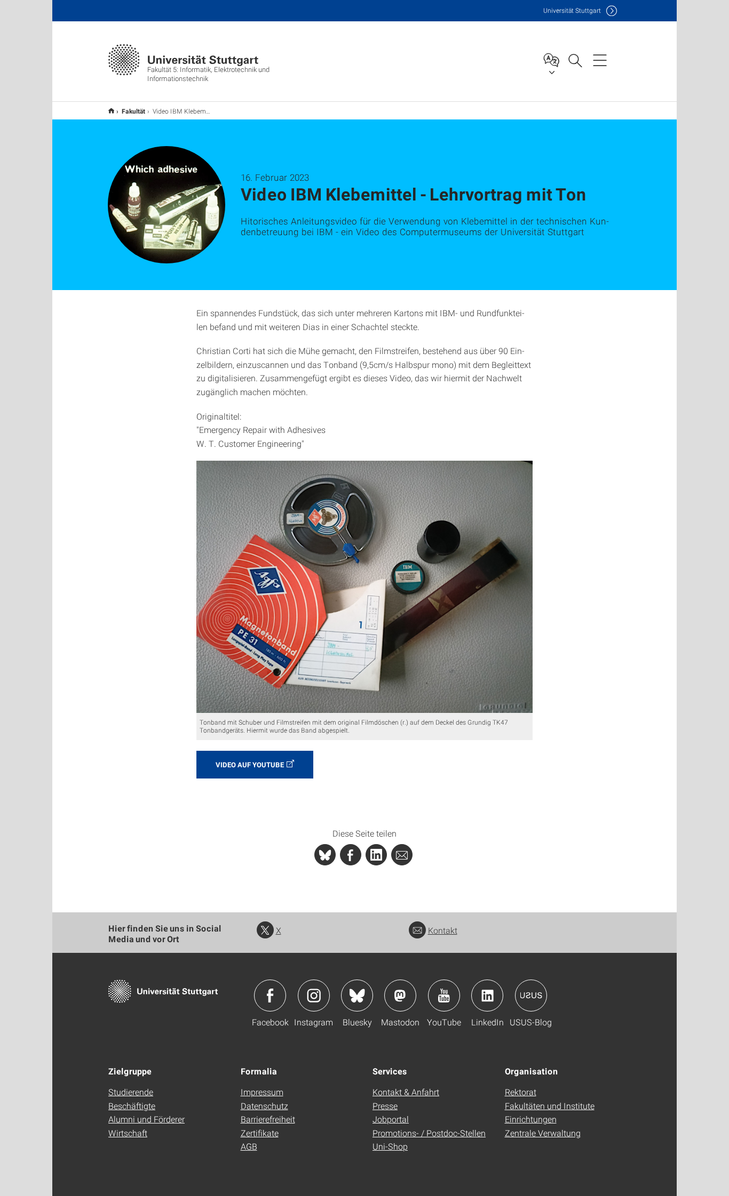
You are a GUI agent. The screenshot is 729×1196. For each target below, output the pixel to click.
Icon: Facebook (270, 996)
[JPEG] (364, 587)
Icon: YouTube (444, 996)
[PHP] (350, 854)
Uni (572, 10)
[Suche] (575, 60)
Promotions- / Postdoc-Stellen (429, 1132)
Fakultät (133, 111)
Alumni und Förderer (146, 1119)
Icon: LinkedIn (487, 996)
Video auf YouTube (250, 764)
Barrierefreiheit (268, 1119)
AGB (249, 1146)
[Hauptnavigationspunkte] (600, 60)
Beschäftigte (131, 1105)
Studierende (130, 1091)
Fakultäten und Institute (550, 1105)
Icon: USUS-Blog (531, 996)
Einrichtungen (531, 1119)
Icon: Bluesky (357, 996)
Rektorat (520, 1091)
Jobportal (391, 1119)
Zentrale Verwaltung (543, 1132)
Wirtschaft (127, 1132)
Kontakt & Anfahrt (406, 1091)
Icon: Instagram (314, 996)
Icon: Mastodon (400, 996)
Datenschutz (264, 1105)
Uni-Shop (390, 1146)
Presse (385, 1105)
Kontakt (442, 930)
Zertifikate (260, 1132)
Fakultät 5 (111, 110)
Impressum (262, 1091)
